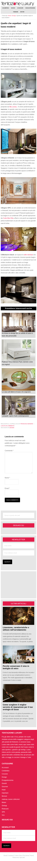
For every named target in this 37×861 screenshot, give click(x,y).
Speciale (21, 857)
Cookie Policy (18, 855)
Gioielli (4, 783)
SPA (3, 812)
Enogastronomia (7, 780)
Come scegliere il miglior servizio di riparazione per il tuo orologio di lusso (18, 707)
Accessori (5, 767)
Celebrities (5, 771)
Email (7, 488)
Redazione (16, 857)
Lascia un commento (7, 425)
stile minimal (28, 255)
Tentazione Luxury (18, 4)
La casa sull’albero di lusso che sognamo (16, 392)
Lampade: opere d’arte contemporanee (15, 416)
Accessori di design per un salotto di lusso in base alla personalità (17, 334)
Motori (4, 802)
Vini (3, 815)
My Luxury (13, 107)
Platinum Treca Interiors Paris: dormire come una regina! (17, 363)
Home (31, 855)
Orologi (4, 805)
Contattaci (11, 855)
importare (5, 793)
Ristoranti (5, 809)
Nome (7, 478)
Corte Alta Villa (8, 218)
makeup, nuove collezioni (11, 799)
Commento (9, 450)
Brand (5, 855)
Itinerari (4, 796)
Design (12, 427)
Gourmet (5, 786)
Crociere (5, 774)
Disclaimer (26, 855)
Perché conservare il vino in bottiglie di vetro (16, 667)
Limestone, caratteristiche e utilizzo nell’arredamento (16, 628)
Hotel (4, 790)
